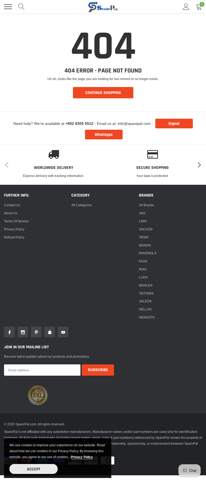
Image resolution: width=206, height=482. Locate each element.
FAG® (143, 261)
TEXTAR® (146, 293)
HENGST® (147, 317)
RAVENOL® (148, 253)
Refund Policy (14, 237)
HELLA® (145, 309)
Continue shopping (103, 93)
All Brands (146, 205)
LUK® (143, 277)
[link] (9, 332)
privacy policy (82, 457)
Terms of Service (16, 221)
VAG (142, 213)
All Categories (81, 205)
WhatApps (104, 134)
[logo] (103, 6)
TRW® (144, 237)
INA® (143, 269)
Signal (173, 123)
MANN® (145, 245)
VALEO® (145, 301)
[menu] (8, 7)
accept (33, 469)
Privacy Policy (14, 229)
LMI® (143, 221)
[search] (21, 6)
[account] (186, 7)
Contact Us (12, 205)
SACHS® (146, 229)
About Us (10, 213)
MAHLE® (146, 285)
